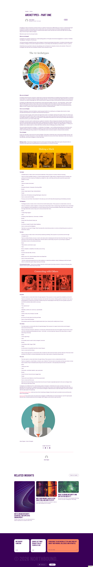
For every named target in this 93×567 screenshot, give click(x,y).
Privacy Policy (36, 543)
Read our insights (74, 475)
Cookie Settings (37, 541)
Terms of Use (36, 545)
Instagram (19, 541)
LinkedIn (18, 543)
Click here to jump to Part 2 (25, 392)
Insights (26, 11)
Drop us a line (22, 395)
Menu (52, 564)
